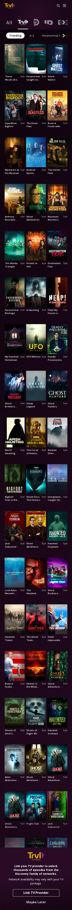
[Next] (63, 22)
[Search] (57, 6)
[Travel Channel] (10, 5)
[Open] (64, 6)
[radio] (9, 22)
